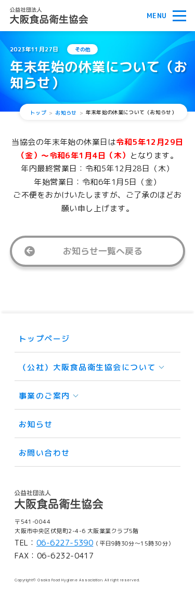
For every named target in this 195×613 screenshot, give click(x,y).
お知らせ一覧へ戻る (102, 251)
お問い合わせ (44, 452)
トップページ (44, 338)
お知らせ (36, 424)
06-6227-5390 (64, 542)
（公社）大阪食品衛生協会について (87, 367)
